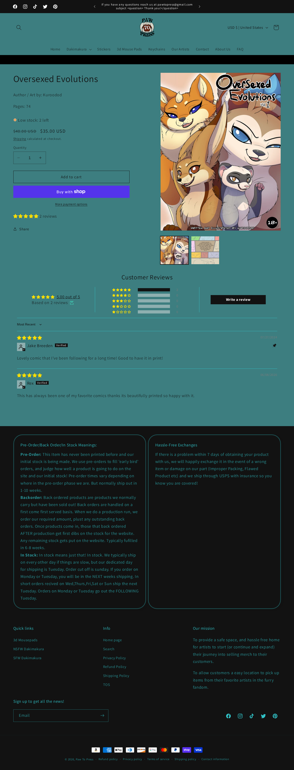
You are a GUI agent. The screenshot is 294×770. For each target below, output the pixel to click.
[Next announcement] (199, 7)
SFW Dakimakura (27, 658)
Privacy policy (132, 759)
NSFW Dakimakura (28, 649)
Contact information (215, 759)
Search (109, 649)
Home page (112, 640)
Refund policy (108, 759)
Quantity (20, 147)
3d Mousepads (25, 640)
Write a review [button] (238, 299)
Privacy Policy (114, 658)
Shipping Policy (116, 675)
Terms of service (158, 759)
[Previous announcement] (95, 7)
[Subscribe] (102, 715)
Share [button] (24, 228)
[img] (29, 337)
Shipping (19, 138)
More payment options (71, 204)
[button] (19, 27)
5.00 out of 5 (68, 296)
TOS (106, 684)
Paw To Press (84, 759)
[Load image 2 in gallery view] (205, 250)
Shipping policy (185, 759)
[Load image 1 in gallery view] (174, 250)
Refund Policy (114, 666)
